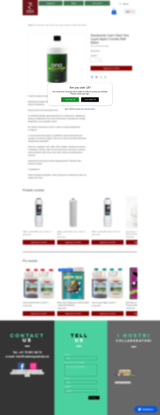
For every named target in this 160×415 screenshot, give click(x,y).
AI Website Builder (89, 109)
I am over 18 (70, 100)
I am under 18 (90, 100)
